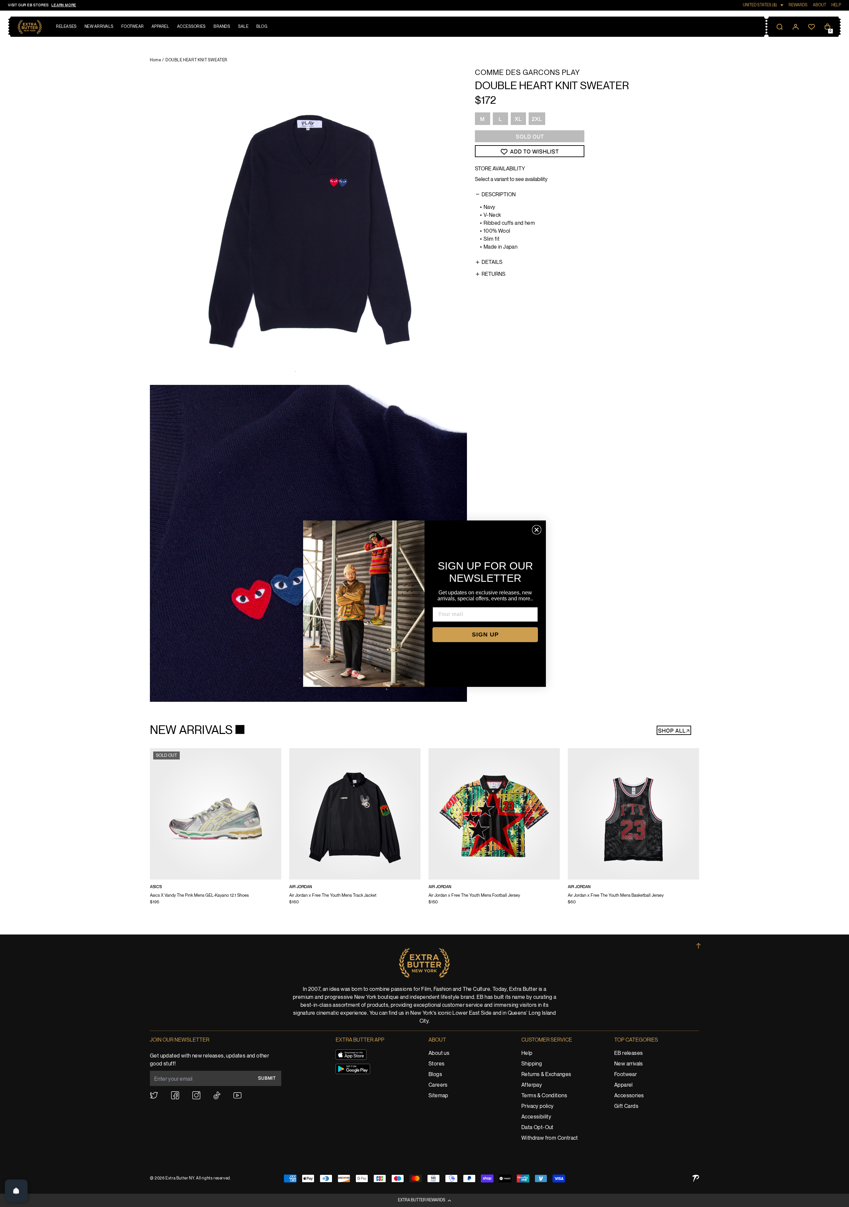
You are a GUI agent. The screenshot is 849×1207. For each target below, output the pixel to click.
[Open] (16, 1190)
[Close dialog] (537, 530)
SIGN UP (485, 634)
